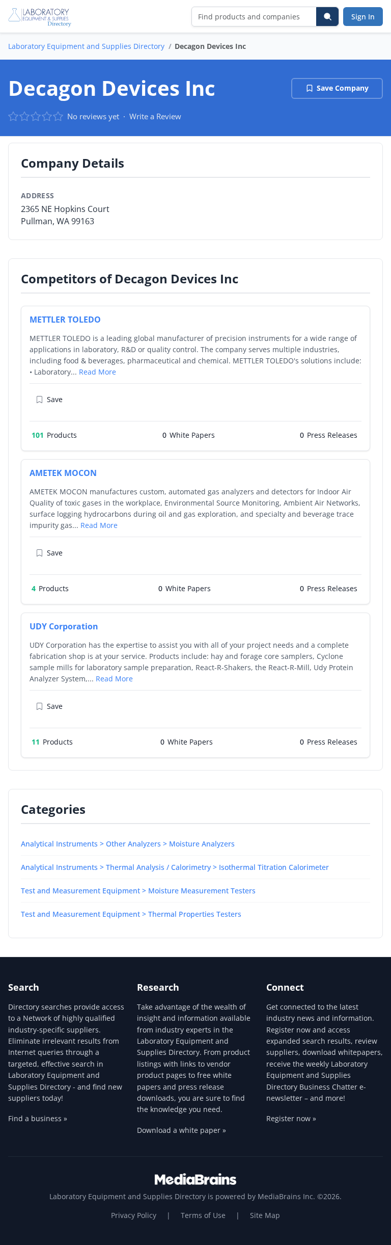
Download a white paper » (181, 1130)
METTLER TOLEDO (65, 319)
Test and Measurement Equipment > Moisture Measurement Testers (138, 890)
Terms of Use (203, 1215)
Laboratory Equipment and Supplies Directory (86, 46)
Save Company (343, 88)
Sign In (363, 16)
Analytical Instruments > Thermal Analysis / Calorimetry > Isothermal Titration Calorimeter (175, 867)
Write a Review (155, 116)
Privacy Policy (133, 1215)
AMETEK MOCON (63, 473)
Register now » (291, 1118)
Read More (97, 372)
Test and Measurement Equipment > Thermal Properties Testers (131, 914)
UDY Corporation (64, 626)
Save (55, 399)
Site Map (265, 1215)
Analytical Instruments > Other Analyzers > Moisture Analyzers (128, 844)
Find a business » (37, 1118)
